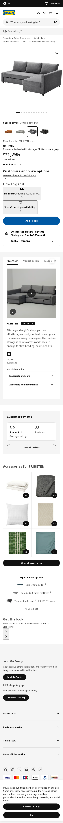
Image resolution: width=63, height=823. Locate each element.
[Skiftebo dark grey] (32, 131)
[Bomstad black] (44, 131)
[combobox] (28, 22)
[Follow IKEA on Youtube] (26, 769)
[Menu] (57, 13)
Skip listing (8, 626)
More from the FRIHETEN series (19, 141)
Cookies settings (31, 806)
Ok (31, 815)
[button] (14, 358)
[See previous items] (6, 631)
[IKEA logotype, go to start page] (9, 12)
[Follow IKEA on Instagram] (12, 769)
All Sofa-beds (31, 608)
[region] (31, 78)
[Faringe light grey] (20, 131)
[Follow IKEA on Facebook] (5, 769)
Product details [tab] (30, 260)
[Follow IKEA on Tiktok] (40, 769)
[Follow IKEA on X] (19, 769)
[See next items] (52, 260)
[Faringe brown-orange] (8, 131)
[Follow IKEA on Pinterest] (33, 769)
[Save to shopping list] (57, 53)
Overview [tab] (12, 260)
